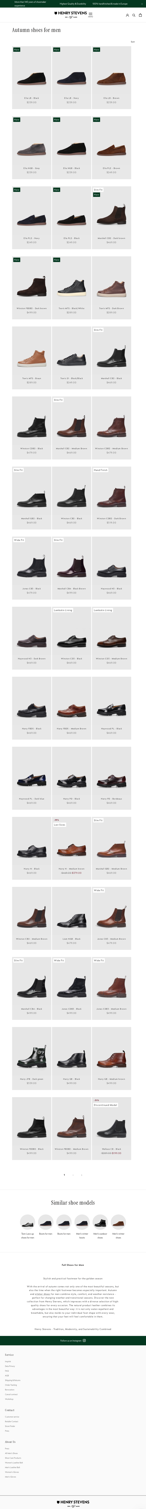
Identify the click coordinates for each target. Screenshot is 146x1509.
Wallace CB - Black (111, 1149)
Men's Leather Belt (12, 1467)
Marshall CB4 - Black (31, 1009)
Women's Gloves (12, 1472)
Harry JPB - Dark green (31, 1079)
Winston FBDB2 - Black (32, 1149)
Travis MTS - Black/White (71, 308)
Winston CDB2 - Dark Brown (111, 518)
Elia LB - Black (31, 98)
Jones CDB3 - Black (72, 1009)
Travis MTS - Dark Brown (111, 308)
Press (7, 1431)
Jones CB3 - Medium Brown (111, 939)
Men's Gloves (10, 1476)
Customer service (12, 1416)
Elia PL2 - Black (72, 238)
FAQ (7, 1371)
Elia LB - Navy (71, 98)
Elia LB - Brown (111, 98)
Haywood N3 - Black (111, 588)
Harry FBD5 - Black (31, 728)
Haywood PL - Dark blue (31, 798)
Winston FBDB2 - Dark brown (32, 308)
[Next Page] (81, 1175)
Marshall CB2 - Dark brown (111, 238)
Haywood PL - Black (111, 728)
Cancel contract (11, 1394)
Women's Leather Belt (14, 1462)
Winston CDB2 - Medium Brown (111, 448)
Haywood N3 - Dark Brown (32, 658)
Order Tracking (11, 1385)
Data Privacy (10, 1366)
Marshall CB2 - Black (111, 378)
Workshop (9, 1399)
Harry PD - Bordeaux (111, 798)
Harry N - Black (31, 868)
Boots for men (45, 1233)
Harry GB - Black (71, 1079)
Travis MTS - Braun (31, 378)
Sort (133, 41)
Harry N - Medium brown (72, 868)
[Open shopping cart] (140, 15)
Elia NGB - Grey (32, 168)
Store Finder (10, 1426)
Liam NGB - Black (72, 939)
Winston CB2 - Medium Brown (31, 939)
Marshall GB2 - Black (31, 518)
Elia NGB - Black (71, 168)
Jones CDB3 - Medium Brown (111, 1009)
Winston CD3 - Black (71, 658)
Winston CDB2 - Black (31, 448)
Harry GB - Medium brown (111, 1079)
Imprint (8, 1361)
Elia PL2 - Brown (111, 168)
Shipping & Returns (12, 1380)
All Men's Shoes (11, 1453)
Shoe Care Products (13, 1458)
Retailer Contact (11, 1421)
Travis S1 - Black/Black (71, 378)
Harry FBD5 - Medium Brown (71, 728)
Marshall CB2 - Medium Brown (71, 448)
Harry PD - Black (71, 798)
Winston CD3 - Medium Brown (111, 658)
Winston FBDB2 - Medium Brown (72, 1149)
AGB (7, 1375)
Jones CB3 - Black (32, 588)
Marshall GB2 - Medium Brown (111, 868)
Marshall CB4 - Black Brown (72, 588)
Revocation (9, 1389)
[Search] (133, 15)
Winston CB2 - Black (71, 518)
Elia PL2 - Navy (32, 238)
